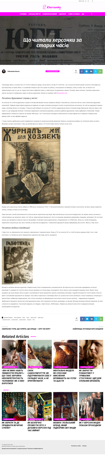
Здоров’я (62, 14)
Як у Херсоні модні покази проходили (90, 424)
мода (23, 317)
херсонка (29, 319)
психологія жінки (6, 319)
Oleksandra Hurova (13, 71)
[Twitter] (95, 71)
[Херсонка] (52, 7)
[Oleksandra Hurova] (4, 71)
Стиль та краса (74, 14)
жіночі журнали (17, 317)
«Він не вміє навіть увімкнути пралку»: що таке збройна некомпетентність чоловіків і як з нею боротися (13, 377)
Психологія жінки (50, 14)
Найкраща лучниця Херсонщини (88, 329)
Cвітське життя (34, 14)
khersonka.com (62, 93)
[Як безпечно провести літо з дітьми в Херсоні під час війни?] (40, 406)
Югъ (34, 319)
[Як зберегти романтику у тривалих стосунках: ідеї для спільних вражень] (91, 354)
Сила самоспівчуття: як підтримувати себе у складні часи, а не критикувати (39, 375)
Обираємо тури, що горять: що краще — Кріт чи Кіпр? (26, 329)
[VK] (91, 71)
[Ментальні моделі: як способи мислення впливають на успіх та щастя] (65, 354)
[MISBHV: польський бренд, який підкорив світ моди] (65, 406)
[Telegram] (86, 71)
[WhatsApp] (100, 71)
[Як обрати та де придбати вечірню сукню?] (14, 406)
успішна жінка (22, 319)
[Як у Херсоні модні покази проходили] (91, 406)
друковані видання (8, 317)
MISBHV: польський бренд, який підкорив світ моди (64, 425)
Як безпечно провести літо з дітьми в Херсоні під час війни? (39, 426)
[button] (92, 14)
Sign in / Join (81, 1)
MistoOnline (22, 446)
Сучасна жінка (14, 319)
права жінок (40, 317)
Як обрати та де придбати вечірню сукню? (12, 425)
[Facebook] (92, 1)
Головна (23, 14)
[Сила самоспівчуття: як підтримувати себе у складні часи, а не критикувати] (40, 354)
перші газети (33, 317)
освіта (27, 317)
